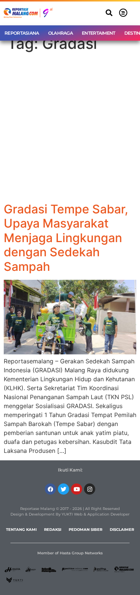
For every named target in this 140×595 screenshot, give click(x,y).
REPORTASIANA (21, 33)
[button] (109, 13)
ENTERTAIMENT (98, 33)
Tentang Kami (21, 529)
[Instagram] (89, 489)
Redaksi (52, 529)
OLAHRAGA (60, 33)
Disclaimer (122, 529)
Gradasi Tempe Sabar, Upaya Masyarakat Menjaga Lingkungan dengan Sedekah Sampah (66, 238)
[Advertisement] (70, 128)
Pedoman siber (85, 529)
